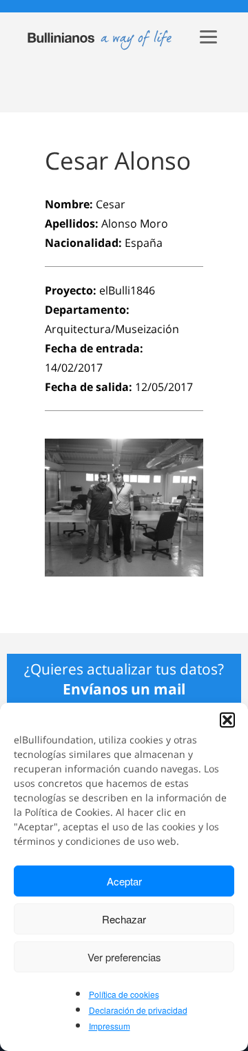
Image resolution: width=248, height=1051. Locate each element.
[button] (227, 720)
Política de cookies (124, 994)
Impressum (109, 1026)
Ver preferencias (124, 957)
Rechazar (124, 919)
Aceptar (124, 881)
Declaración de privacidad (138, 1010)
